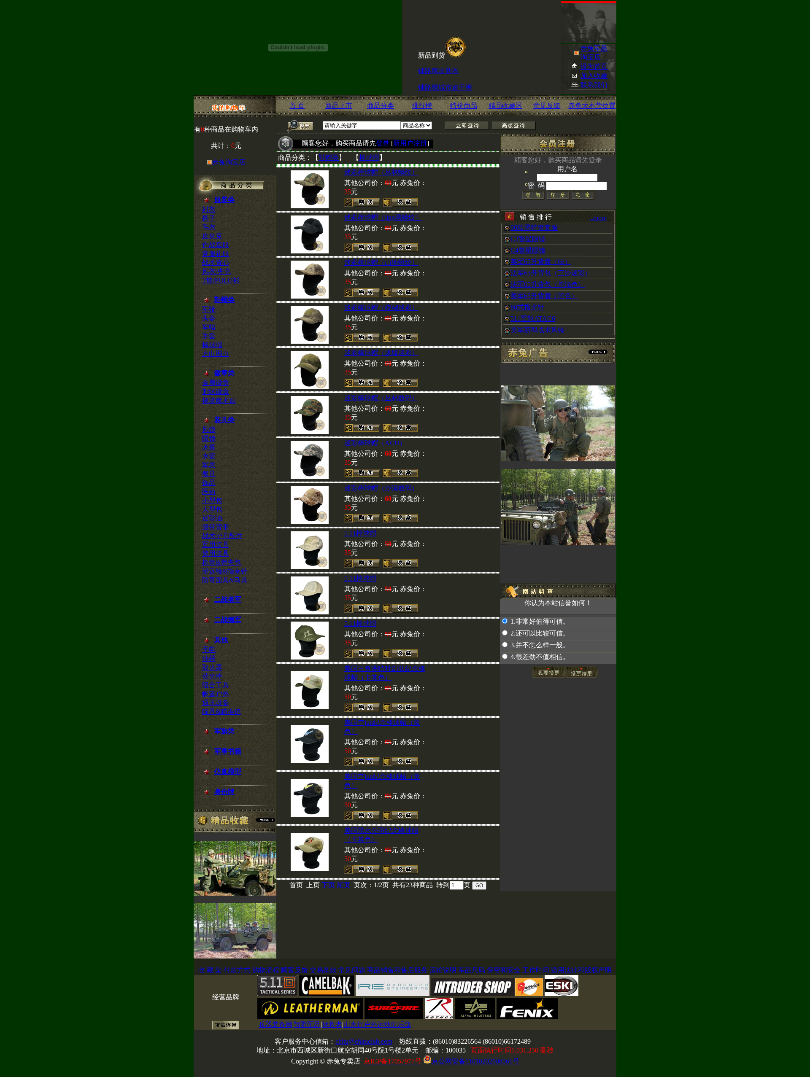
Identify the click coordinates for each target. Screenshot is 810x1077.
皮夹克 (212, 236)
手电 (209, 649)
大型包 (212, 509)
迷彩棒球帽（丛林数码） (381, 397)
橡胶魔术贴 (219, 400)
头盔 (209, 318)
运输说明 (442, 970)
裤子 (209, 218)
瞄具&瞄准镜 (221, 711)
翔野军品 (307, 1024)
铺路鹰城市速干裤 (445, 79)
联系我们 (594, 85)
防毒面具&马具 (225, 580)
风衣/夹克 (216, 271)
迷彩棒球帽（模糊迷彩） (381, 307)
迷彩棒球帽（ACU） (375, 443)
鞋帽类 (329, 157)
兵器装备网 (275, 1024)
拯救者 (332, 1024)
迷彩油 (212, 518)
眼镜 (209, 438)
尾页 (343, 885)
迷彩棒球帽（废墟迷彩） (381, 352)
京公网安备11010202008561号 (475, 1061)
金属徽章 (215, 382)
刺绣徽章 (215, 391)
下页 (328, 885)
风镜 (209, 429)
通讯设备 (215, 702)
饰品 (209, 482)
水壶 (209, 456)
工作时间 (535, 970)
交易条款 (323, 970)
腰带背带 (215, 526)
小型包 (212, 500)
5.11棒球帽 (360, 533)
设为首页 (594, 66)
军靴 (209, 309)
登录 (382, 143)
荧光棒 (212, 676)
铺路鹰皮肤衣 (438, 63)
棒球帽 (212, 344)
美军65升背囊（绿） (540, 261)
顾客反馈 (294, 970)
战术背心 (215, 262)
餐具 (209, 473)
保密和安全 (504, 970)
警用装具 (215, 553)
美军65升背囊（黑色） (544, 295)
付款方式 (237, 970)
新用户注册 (410, 143)
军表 (209, 464)
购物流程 (265, 970)
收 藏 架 (210, 970)
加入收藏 (594, 75)
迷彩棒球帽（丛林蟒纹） (381, 172)
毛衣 (209, 227)
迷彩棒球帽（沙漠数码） (381, 488)
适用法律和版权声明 (581, 970)
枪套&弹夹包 (221, 562)
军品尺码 (471, 970)
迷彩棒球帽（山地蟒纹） (381, 262)
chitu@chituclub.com (363, 1041)
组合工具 (215, 685)
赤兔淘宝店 (229, 162)
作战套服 (215, 244)
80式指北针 (527, 307)
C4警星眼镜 (527, 250)
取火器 (212, 667)
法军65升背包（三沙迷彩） (550, 273)
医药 (209, 491)
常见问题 (351, 970)
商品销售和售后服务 (397, 970)
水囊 (209, 447)
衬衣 (209, 209)
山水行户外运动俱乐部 (377, 1024)
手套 (209, 335)
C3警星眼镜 (527, 238)
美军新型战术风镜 (537, 330)
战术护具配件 (222, 535)
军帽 (209, 327)
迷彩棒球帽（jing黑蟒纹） (383, 217)
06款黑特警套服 (534, 227)
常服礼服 (215, 253)
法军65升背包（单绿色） (547, 284)
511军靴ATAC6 (532, 318)
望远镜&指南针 (225, 571)
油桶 (209, 658)
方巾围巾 (215, 353)
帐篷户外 (215, 693)
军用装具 (215, 544)
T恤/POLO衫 (221, 280)
